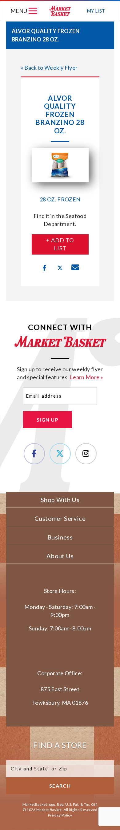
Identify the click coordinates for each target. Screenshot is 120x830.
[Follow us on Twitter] (60, 453)
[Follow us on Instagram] (86, 453)
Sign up (47, 420)
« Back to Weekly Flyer (49, 67)
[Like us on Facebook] (34, 453)
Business (60, 537)
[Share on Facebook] (44, 268)
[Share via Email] (75, 268)
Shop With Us (60, 499)
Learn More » (86, 377)
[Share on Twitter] (60, 268)
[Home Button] (60, 11)
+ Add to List (60, 244)
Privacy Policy (60, 815)
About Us (60, 555)
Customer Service (60, 518)
